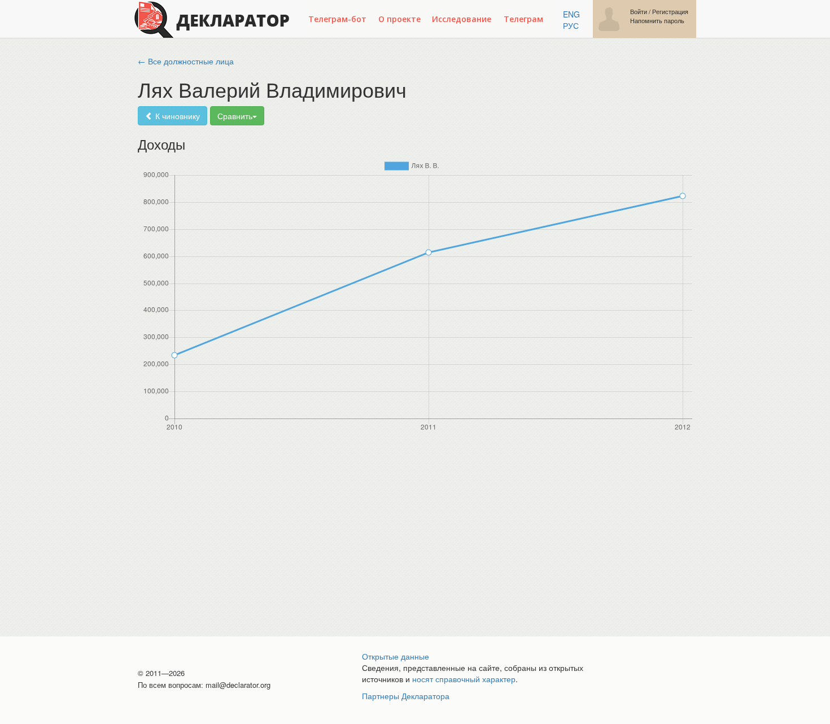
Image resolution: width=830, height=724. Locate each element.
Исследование (461, 19)
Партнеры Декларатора (405, 695)
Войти (638, 11)
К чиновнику (176, 115)
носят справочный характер (464, 678)
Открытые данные (395, 656)
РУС (571, 25)
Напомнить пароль (657, 20)
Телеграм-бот (337, 19)
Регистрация (670, 11)
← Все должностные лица (186, 61)
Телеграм (523, 19)
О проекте (399, 19)
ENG (571, 14)
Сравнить (234, 115)
